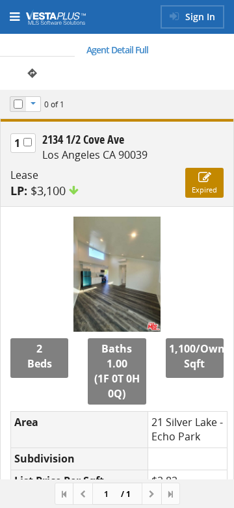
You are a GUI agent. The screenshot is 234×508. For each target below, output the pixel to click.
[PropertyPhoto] (117, 274)
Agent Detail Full (117, 50)
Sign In (199, 16)
